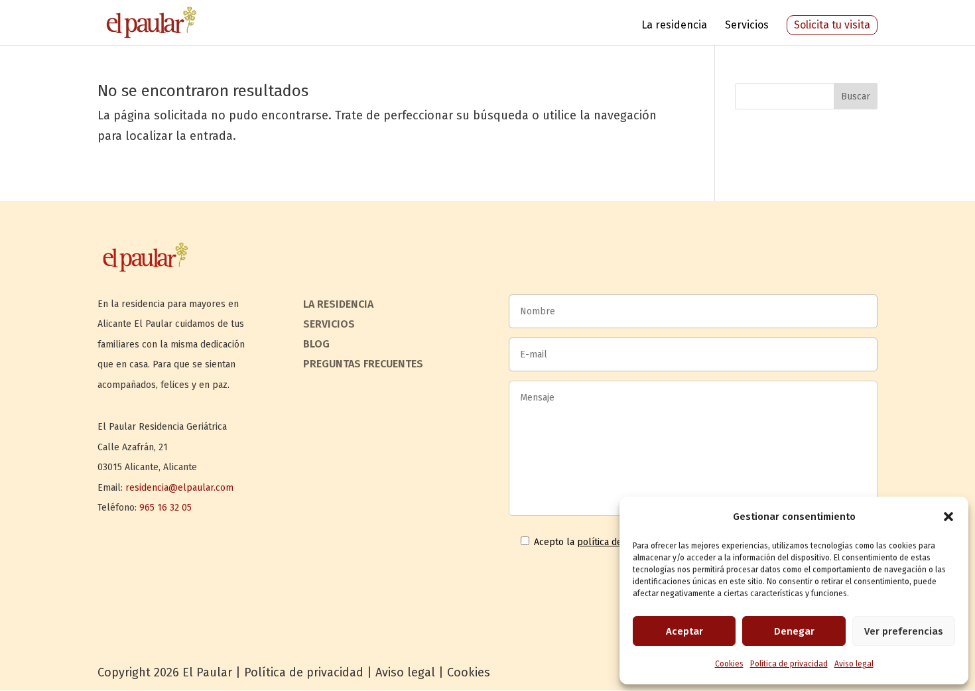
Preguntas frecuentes (363, 364)
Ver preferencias (903, 631)
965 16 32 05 (165, 507)
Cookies (729, 663)
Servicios (747, 26)
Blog (316, 345)
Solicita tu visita (832, 25)
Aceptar (684, 631)
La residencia (674, 26)
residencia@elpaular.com (179, 487)
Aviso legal (854, 663)
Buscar (855, 96)
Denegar (794, 631)
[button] (948, 516)
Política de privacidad (789, 663)
